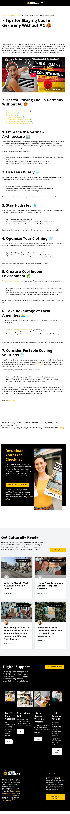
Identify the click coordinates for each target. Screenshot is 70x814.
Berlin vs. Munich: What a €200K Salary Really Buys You (16, 585)
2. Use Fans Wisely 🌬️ (13, 113)
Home (4, 15)
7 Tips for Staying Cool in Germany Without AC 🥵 (27, 23)
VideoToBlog (11, 400)
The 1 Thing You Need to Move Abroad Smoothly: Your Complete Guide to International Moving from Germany (16, 633)
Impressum (16, 799)
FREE (8, 742)
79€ (20, 731)
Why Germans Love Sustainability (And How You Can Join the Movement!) (49, 632)
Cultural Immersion (14, 15)
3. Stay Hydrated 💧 (12, 115)
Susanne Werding (6, 793)
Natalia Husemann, (15, 791)
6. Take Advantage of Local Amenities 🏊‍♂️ (19, 121)
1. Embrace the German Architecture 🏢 (18, 111)
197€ (38, 739)
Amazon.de (39, 364)
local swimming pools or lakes (18, 330)
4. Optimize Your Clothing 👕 (15, 117)
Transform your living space (11, 281)
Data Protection (6, 800)
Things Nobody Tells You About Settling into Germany (50, 585)
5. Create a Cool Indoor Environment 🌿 (19, 119)
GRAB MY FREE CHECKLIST (55, 797)
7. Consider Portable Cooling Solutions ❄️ (19, 123)
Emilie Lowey (15, 793)
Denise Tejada (6, 795)
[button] (42, 2)
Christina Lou (13, 795)
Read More (8, 593)
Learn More (57, 752)
